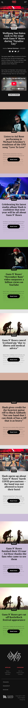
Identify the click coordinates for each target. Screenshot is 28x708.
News (14, 28)
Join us (20, 671)
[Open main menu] (25, 2)
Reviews (7, 674)
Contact (20, 674)
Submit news (20, 672)
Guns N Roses (14, 95)
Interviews (8, 672)
